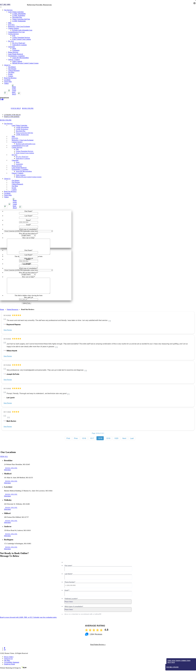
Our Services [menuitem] (8, 10)
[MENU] (37, 108)
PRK (13, 136)
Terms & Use (8, 658)
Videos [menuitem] (6, 83)
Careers (14, 189)
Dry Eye (14, 155)
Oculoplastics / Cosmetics (20, 169)
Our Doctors (16, 182)
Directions (7, 470)
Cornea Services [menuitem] (13, 34)
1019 (108, 438)
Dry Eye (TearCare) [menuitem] (18, 43)
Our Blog (15, 186)
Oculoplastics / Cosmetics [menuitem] (16, 56)
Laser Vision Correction (19, 125)
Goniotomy (19, 164)
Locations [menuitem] (7, 80)
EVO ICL (15, 138)
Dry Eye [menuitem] (11, 41)
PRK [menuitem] (9, 23)
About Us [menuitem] (7, 65)
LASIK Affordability (22, 127)
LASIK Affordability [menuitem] (19, 13)
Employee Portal (9, 664)
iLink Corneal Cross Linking (25, 153)
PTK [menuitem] (13, 36)
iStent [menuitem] (14, 48)
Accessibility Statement (11, 662)
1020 (116, 438)
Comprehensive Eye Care (20, 145)
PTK (17, 149)
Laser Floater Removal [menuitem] (15, 54)
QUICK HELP (16, 108)
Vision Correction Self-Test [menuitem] (21, 19)
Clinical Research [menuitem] (13, 70)
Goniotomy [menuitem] (16, 50)
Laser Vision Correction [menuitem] (16, 12)
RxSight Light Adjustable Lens (25, 144)
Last (132, 438)
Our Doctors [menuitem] (12, 69)
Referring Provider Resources (39, 670)
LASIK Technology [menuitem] (18, 15)
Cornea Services (17, 147)
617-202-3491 (5, 4)
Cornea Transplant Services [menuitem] (21, 37)
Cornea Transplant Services (24, 151)
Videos (6, 197)
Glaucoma (15, 160)
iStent (17, 162)
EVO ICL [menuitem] (11, 24)
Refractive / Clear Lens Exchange (22, 140)
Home (2, 309)
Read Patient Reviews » (98, 644)
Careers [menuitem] (10, 76)
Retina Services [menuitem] (13, 52)
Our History (15, 180)
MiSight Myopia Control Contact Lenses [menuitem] (25, 63)
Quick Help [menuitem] (8, 81)
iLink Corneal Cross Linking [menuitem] (21, 39)
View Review (8, 330)
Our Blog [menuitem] (11, 72)
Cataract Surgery (17, 142)
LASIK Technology (22, 129)
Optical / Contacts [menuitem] (14, 59)
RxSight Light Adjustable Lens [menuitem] (22, 30)
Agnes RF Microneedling (24, 171)
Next (124, 438)
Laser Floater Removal (19, 167)
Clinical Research (17, 184)
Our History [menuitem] (12, 67)
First (68, 438)
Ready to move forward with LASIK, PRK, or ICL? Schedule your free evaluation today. (28, 617)
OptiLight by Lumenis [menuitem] (19, 45)
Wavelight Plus (20, 131)
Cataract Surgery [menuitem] (13, 28)
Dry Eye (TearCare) (22, 156)
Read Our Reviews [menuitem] (10, 78)
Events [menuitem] (10, 74)
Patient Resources (12, 309)
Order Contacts (20, 175)
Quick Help (8, 195)
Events (14, 188)
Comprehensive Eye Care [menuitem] (16, 32)
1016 (84, 438)
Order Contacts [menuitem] (17, 61)
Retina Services (17, 166)
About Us (7, 178)
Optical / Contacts (17, 173)
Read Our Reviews (10, 191)
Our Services (8, 123)
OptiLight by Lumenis (23, 158)
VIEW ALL (4, 456)
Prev (76, 438)
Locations (7, 193)
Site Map (7, 660)
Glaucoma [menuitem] (11, 47)
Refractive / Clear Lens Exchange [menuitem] (19, 26)
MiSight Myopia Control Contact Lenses (28, 177)
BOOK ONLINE (27, 108)
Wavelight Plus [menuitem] (17, 17)
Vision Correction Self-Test (24, 133)
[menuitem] (6, 94)
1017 (92, 438)
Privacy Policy (8, 657)
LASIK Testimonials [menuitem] (19, 21)
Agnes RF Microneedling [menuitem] (20, 58)
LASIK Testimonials (22, 134)
